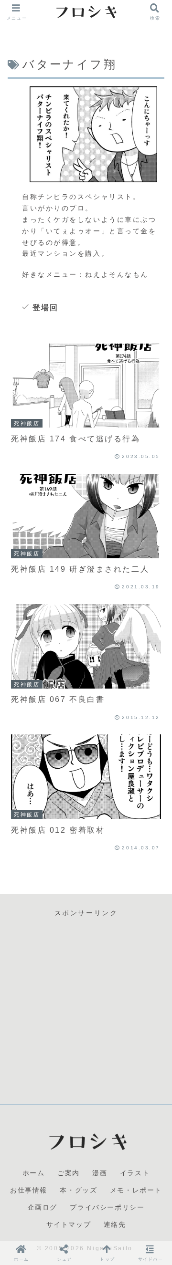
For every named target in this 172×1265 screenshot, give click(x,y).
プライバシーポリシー (107, 1207)
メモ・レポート (136, 1190)
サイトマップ (68, 1224)
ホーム (33, 1173)
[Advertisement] (86, 1005)
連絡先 (115, 1224)
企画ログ (42, 1207)
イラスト (135, 1173)
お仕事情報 (28, 1190)
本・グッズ (78, 1190)
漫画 (99, 1173)
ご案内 (68, 1173)
